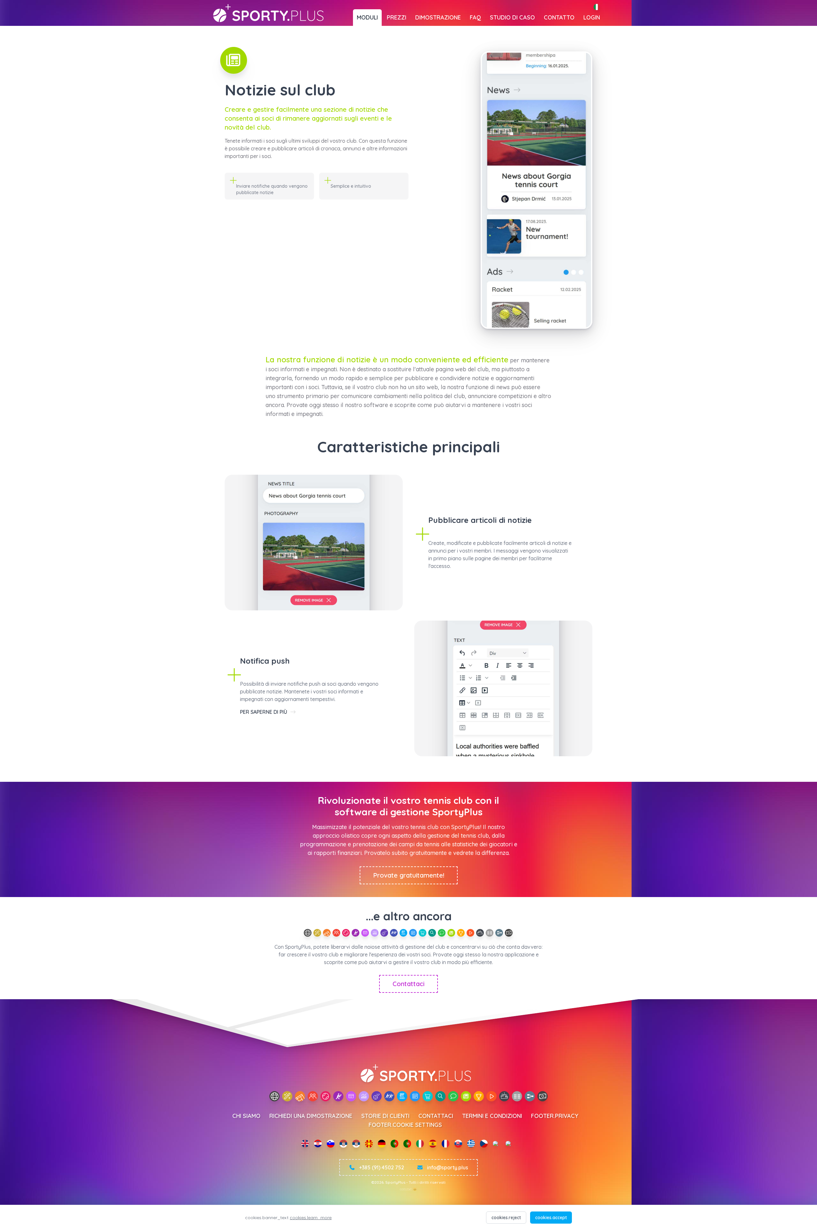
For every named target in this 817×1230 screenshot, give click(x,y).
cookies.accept (551, 1217)
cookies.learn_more (311, 1217)
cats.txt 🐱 (408, 1189)
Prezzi (396, 17)
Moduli (367, 17)
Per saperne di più (264, 712)
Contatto (559, 17)
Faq (475, 17)
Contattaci (408, 984)
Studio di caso (512, 17)
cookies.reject (506, 1217)
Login (591, 17)
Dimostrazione (438, 17)
